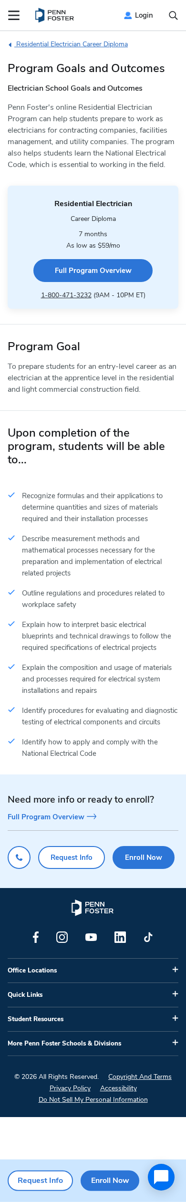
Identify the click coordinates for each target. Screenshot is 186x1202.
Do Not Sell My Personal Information (93, 1099)
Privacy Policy (70, 1088)
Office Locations (32, 970)
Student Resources (35, 1019)
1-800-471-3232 (66, 295)
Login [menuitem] (144, 15)
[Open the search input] (173, 15)
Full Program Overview (93, 270)
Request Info (72, 857)
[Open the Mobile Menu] (14, 15)
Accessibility (118, 1088)
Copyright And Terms (140, 1076)
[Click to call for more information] (19, 857)
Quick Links (25, 995)
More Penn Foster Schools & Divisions (64, 1043)
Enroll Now (143, 857)
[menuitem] (55, 15)
